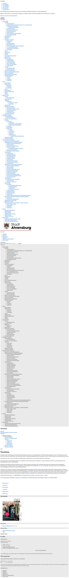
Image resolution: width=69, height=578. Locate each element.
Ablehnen (2, 17)
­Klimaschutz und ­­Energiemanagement (12, 141)
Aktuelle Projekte (10, 168)
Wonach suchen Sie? (4, 243)
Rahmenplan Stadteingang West (13, 174)
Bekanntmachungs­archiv (14, 27)
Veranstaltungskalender (11, 31)
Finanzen (6, 54)
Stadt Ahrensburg (3, 539)
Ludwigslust (9, 79)
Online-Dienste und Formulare (12, 48)
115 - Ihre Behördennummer (12, 47)
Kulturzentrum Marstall (11, 110)
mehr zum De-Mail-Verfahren (40, 550)
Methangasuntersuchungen (12, 160)
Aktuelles (6, 22)
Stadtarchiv (7, 100)
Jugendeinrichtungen (11, 62)
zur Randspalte (5, 4)
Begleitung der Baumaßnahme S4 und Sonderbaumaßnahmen (19, 195)
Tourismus (7, 120)
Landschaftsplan (10, 153)
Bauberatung (9, 197)
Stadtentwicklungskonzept (12, 171)
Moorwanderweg (12, 134)
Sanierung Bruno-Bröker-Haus (12, 146)
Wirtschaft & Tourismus (7, 115)
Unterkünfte (9, 126)
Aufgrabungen (9, 194)
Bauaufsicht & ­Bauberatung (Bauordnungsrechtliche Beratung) (17, 196)
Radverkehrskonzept (13, 186)
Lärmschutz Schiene (11, 158)
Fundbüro (9, 42)
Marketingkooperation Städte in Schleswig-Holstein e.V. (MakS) (36, 475)
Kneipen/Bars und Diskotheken (15, 125)
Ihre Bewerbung (8, 212)
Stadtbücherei (7, 105)
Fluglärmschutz (10, 159)
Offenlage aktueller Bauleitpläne (13, 165)
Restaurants (11, 122)
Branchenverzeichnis (11, 117)
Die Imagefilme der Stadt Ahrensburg (14, 33)
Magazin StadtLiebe (6, 525)
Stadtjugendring (10, 65)
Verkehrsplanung (8, 178)
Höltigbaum (11, 133)
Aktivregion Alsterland (9, 138)
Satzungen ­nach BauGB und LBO (13, 169)
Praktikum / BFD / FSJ (9, 216)
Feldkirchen (9, 80)
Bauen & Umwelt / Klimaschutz (8, 139)
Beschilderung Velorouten (14, 189)
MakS (4, 531)
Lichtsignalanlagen (10, 190)
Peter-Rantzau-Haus (11, 68)
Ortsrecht (6, 94)
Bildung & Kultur (6, 95)
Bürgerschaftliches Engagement (11, 74)
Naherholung (9, 128)
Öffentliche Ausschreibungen (12, 29)
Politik (4, 81)
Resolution (9, 86)
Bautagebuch (9, 207)
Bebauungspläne (10, 166)
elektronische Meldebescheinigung (11, 221)
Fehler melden (5, 240)
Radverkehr (9, 184)
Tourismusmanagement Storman (9, 530)
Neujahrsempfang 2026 (11, 34)
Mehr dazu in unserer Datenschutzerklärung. (8, 15)
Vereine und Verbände (9, 73)
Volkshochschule (8, 99)
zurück (6, 533)
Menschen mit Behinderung (10, 70)
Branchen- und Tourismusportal (11, 118)
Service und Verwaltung (9, 39)
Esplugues (9, 76)
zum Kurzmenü (5, 8)
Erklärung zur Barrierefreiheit (8, 238)
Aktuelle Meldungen (11, 23)
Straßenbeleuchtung (11, 191)
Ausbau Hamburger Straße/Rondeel (14, 143)
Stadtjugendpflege (10, 60)
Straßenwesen (7, 183)
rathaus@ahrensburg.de (9, 547)
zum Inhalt (5, 3)
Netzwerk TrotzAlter (10, 69)
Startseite (4, 235)
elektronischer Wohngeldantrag (11, 220)
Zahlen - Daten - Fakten (11, 204)
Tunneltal (11, 129)
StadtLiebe (17, 477)
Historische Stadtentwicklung (12, 170)
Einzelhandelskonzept (11, 176)
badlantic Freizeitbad (9, 137)
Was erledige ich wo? (11, 44)
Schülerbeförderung (11, 97)
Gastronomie (9, 121)
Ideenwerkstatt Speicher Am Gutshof (16, 148)
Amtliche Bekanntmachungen (12, 26)
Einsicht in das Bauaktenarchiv (13, 199)
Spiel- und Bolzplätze (11, 63)
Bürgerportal (7, 37)
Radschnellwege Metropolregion (15, 185)
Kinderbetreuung (10, 59)
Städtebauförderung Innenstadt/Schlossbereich (14, 142)
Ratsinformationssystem (9, 91)
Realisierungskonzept (11, 154)
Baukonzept (9, 206)
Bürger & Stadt (5, 21)
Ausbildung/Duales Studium (10, 213)
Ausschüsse (9, 85)
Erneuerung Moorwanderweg (12, 162)
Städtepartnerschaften (9, 75)
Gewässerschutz (10, 163)
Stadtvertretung (8, 84)
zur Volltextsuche (6, 9)
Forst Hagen (11, 132)
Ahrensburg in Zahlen (13, 102)
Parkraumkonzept (10, 180)
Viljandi (8, 78)
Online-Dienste (5, 217)
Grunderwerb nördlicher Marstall (13, 150)
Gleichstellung (7, 57)
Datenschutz (5, 237)
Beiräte (6, 89)
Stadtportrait (9, 101)
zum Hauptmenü (6, 5)
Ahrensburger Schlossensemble (13, 108)
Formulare (7, 38)
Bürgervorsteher (8, 83)
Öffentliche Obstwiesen (11, 155)
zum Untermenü (6, 6)
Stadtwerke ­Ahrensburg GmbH (10, 200)
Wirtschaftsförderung (9, 116)
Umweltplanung (8, 152)
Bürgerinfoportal (8, 90)
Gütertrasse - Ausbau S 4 (11, 181)
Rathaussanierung (10, 144)
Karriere (4, 208)
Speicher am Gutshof (11, 147)
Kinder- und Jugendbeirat (12, 64)
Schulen (6, 96)
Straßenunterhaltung (11, 192)
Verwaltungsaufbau (10, 43)
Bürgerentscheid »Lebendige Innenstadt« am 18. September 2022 (19, 24)
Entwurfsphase (10, 205)
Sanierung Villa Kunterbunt (12, 149)
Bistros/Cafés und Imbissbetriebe (15, 123)
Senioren (6, 66)
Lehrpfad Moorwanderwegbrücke (17, 136)
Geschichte (11, 104)
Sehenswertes (9, 127)
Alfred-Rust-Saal (10, 111)
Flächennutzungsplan (11, 173)
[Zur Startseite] (16, 230)
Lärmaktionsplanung (11, 157)
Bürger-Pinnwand (10, 32)
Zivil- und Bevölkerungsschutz (10, 55)
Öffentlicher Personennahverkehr (13, 179)
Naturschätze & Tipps (9, 201)
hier (28, 565)
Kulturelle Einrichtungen (9, 106)
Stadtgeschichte (8, 36)
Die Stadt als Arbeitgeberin (10, 210)
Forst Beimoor (11, 131)
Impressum (5, 234)
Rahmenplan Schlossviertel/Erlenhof (14, 175)
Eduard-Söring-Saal (11, 112)
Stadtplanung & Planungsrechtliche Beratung (13, 164)
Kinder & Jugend (8, 58)
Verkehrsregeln (12, 187)
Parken (6, 50)
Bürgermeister (9, 41)
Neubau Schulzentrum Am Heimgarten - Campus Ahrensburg (16, 202)
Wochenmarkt (7, 52)
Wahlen (6, 92)
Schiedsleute (9, 49)
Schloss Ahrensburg (11, 107)
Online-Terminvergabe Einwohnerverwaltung (15, 45)
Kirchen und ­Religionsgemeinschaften (12, 71)
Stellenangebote (8, 211)
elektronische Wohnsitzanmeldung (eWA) (13, 218)
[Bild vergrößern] (13, 521)
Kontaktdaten (9, 87)
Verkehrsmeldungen (11, 28)
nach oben (2, 533)
